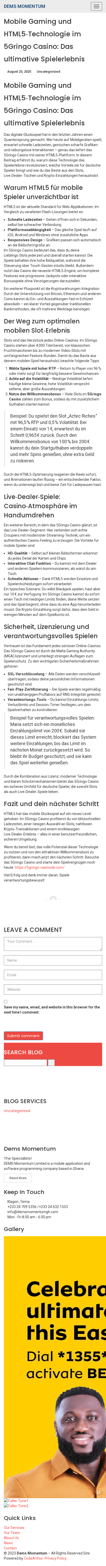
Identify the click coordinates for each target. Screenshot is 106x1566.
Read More (18, 1178)
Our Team (12, 1533)
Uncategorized (48, 71)
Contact (10, 1548)
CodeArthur (33, 1558)
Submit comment (23, 1035)
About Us (11, 1538)
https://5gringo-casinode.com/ (40, 867)
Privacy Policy (56, 1558)
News (8, 1543)
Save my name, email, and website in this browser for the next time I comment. (52, 1009)
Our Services (14, 1528)
